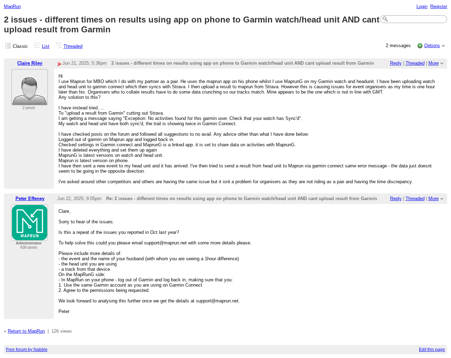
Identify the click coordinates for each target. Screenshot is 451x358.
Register (438, 6)
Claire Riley (29, 63)
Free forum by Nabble (27, 349)
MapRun (12, 6)
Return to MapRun (26, 331)
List (45, 46)
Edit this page (432, 349)
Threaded (72, 46)
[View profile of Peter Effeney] (29, 236)
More (433, 63)
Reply (396, 63)
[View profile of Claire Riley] (29, 101)
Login (421, 6)
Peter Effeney (30, 198)
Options (432, 45)
